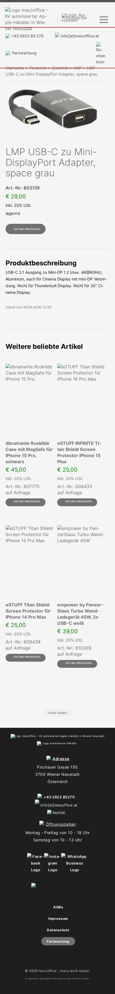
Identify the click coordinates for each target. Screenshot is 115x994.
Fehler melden (57, 712)
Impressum (58, 918)
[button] (25, 229)
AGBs (58, 907)
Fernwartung (24, 53)
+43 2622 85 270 (27, 35)
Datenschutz (58, 930)
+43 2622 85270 (59, 797)
